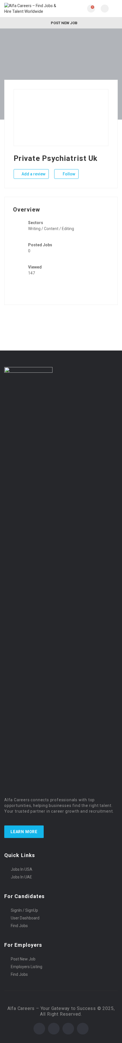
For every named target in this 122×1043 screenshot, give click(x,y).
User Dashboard (25, 918)
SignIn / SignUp (24, 910)
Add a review (33, 174)
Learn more (23, 831)
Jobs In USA (21, 869)
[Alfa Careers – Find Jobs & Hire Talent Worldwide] (32, 8)
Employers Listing (26, 966)
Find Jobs (19, 925)
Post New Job (63, 23)
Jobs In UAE (21, 877)
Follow (68, 174)
